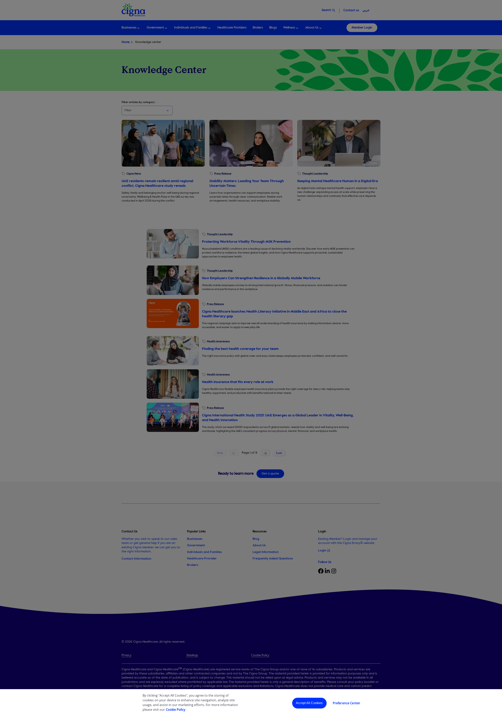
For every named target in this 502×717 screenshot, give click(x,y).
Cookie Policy (175, 709)
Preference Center (346, 703)
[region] (251, 703)
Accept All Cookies (309, 703)
